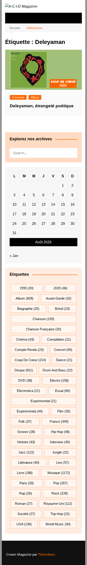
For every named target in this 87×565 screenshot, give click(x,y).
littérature (28, 462)
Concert (63, 350)
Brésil (62, 308)
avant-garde (58, 298)
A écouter (18, 97)
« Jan (14, 256)
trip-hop (60, 514)
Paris (26, 483)
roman (23, 503)
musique (59, 473)
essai (62, 391)
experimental (43, 401)
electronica (28, 391)
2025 (60, 288)
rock (60, 493)
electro (59, 380)
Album (35, 97)
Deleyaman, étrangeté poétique (42, 105)
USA (24, 524)
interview (60, 442)
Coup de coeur (30, 360)
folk (25, 421)
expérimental (30, 411)
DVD (25, 380)
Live (62, 462)
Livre (25, 473)
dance (64, 360)
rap (25, 493)
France (59, 421)
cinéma (25, 339)
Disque (23, 370)
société (26, 514)
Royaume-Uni (58, 503)
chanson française (43, 329)
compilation (59, 339)
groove (26, 432)
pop (60, 483)
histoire (26, 442)
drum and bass (57, 370)
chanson (43, 319)
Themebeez (46, 554)
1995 (26, 288)
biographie (28, 308)
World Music (58, 524)
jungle (60, 452)
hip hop (60, 432)
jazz (26, 452)
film (63, 411)
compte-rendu (29, 350)
